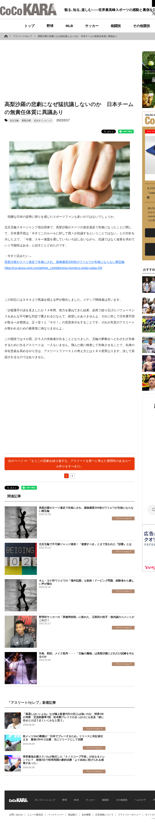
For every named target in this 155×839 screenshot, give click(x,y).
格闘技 (116, 26)
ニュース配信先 (35, 814)
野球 (50, 26)
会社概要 (86, 814)
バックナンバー (56, 814)
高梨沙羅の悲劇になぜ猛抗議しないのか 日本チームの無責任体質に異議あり (77, 36)
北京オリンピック (43, 120)
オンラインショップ (45, 800)
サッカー (92, 26)
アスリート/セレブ (22, 36)
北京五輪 (14, 120)
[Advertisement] (65, 71)
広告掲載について (104, 814)
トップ (29, 26)
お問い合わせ (16, 814)
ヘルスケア (140, 800)
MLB (69, 26)
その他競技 (141, 26)
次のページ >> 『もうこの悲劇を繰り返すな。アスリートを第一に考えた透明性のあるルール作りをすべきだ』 (69, 463)
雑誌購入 (72, 814)
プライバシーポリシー (129, 814)
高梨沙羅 (26, 120)
